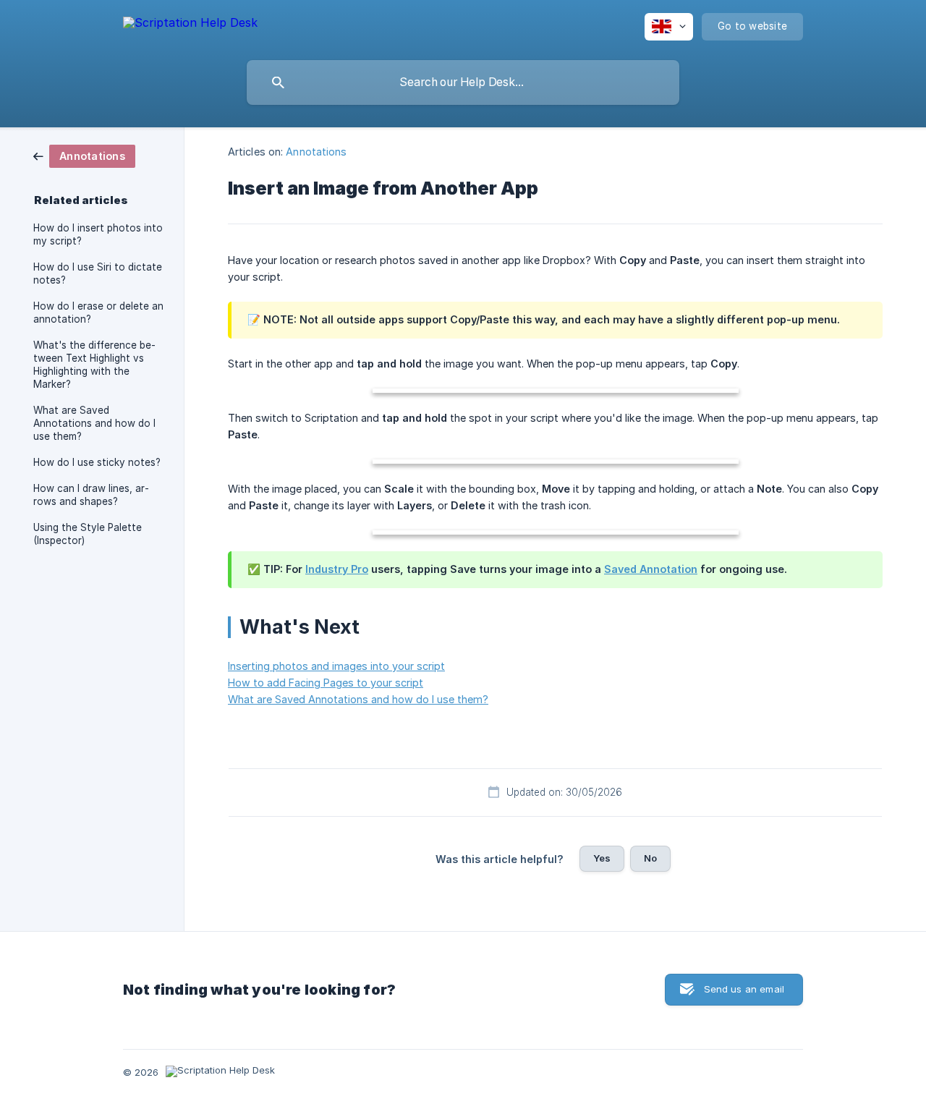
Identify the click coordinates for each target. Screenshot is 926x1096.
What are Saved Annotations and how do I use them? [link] (94, 423)
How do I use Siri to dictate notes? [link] (97, 273)
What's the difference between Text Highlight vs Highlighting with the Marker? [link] (94, 364)
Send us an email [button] (744, 989)
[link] (84, 155)
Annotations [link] (316, 151)
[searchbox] (463, 82)
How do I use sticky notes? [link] (97, 462)
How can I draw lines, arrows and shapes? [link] (91, 495)
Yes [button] (602, 858)
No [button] (650, 858)
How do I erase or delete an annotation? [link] (98, 312)
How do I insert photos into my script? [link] (98, 234)
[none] (190, 25)
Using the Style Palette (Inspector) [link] (87, 534)
